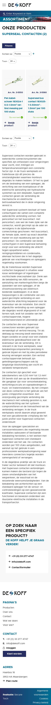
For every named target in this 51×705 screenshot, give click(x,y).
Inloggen (11, 647)
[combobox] (25, 14)
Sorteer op (7, 53)
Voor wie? (8, 625)
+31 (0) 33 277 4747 (23, 556)
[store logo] (19, 5)
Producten (8, 607)
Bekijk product (9, 124)
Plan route (11, 680)
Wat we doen (10, 620)
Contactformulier (21, 567)
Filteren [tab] (9, 45)
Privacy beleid (40, 702)
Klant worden (14, 653)
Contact (7, 616)
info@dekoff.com (21, 561)
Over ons (8, 612)
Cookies (43, 698)
